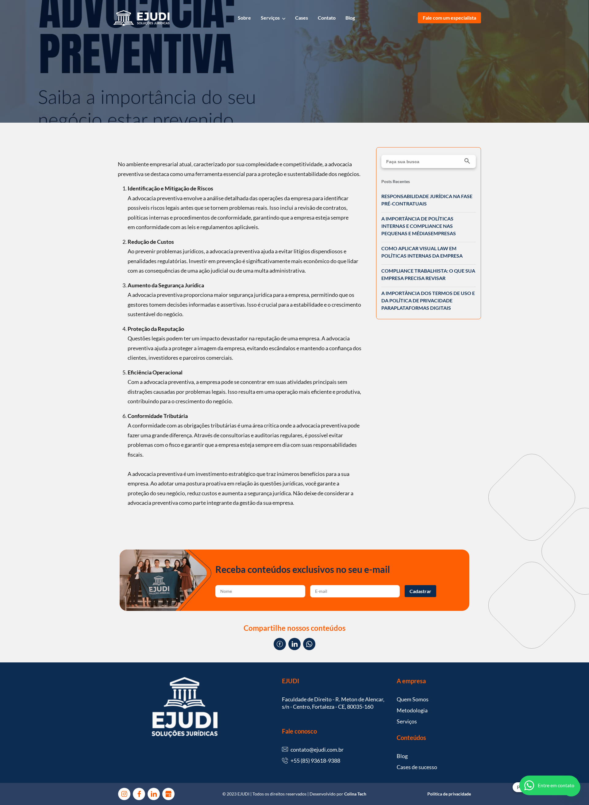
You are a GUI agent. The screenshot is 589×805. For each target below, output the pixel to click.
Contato (327, 18)
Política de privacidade (449, 793)
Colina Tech (355, 793)
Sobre (244, 18)
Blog (350, 18)
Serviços (270, 18)
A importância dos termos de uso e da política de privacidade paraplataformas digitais (428, 300)
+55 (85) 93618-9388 (315, 760)
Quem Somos (413, 699)
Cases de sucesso (417, 767)
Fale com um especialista (449, 18)
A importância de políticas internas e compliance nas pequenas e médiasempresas (418, 226)
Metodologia (412, 710)
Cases (301, 18)
